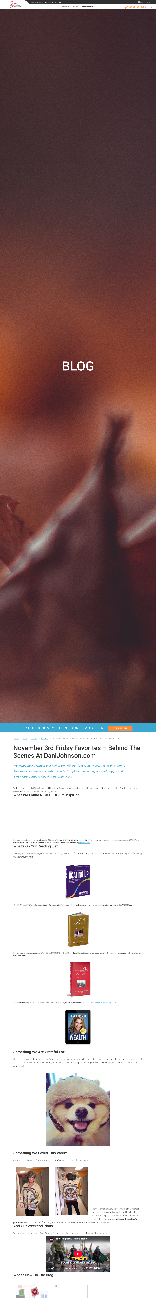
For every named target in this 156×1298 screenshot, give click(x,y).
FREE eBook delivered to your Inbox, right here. (98, 1003)
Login (149, 2)
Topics (34, 738)
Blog (25, 738)
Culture (44, 738)
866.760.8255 (36, 3)
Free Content (87, 7)
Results (75, 7)
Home (16, 738)
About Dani (65, 7)
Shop (142, 2)
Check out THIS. (84, 842)
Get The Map (120, 728)
